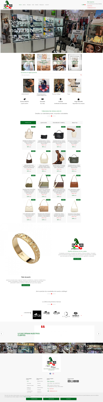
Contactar (39, 389)
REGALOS (41, 4)
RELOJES (29, 4)
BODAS (36, 4)
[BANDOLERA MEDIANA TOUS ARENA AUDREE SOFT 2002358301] (58, 157)
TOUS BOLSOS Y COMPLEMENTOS (41, 94)
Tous (68, 94)
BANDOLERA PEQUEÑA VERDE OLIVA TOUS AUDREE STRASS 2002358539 (29, 191)
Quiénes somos (40, 381)
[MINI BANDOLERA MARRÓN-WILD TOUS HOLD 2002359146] (28, 157)
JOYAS (24, 4)
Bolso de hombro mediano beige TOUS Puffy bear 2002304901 (44, 166)
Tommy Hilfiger (56, 94)
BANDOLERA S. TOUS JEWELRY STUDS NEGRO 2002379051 (44, 142)
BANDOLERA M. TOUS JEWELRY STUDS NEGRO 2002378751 (59, 142)
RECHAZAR (51, 398)
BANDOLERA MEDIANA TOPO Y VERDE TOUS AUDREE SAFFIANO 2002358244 (44, 191)
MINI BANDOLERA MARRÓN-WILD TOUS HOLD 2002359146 (29, 166)
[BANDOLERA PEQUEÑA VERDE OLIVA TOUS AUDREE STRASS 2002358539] (28, 181)
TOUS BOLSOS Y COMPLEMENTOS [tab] (60, 122)
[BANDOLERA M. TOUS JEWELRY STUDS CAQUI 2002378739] (73, 157)
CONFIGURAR (34, 398)
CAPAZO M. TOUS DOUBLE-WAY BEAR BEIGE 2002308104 (59, 215)
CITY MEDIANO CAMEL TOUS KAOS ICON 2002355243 (74, 191)
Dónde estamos (40, 387)
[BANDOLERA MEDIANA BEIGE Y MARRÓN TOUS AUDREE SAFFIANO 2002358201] (58, 181)
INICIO (20, 4)
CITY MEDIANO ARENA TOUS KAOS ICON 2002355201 (29, 215)
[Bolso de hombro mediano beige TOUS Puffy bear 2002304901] (43, 157)
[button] (30, 133)
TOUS (33, 4)
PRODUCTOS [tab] (28, 122)
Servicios (38, 383)
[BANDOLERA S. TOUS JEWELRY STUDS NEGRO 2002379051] (43, 133)
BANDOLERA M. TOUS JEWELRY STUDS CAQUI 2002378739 (74, 166)
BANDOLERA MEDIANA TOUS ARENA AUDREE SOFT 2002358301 (59, 166)
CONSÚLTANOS (25, 285)
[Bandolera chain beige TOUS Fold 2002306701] (73, 206)
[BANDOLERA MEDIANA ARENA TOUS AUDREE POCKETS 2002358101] (43, 206)
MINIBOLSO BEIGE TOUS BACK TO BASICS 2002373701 (29, 142)
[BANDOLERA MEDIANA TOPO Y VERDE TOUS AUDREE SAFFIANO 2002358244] (43, 181)
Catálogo (39, 385)
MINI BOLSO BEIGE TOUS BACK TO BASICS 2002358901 (74, 142)
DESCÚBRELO (77, 259)
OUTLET (47, 4)
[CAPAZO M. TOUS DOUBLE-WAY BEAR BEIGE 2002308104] (58, 206)
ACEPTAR (68, 398)
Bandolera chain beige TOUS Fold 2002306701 (74, 214)
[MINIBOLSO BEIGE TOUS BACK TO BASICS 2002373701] (28, 133)
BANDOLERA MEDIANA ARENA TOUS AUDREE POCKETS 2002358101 (44, 215)
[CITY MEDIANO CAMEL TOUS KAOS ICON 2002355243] (73, 181)
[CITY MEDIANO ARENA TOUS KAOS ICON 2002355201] (28, 206)
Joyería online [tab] (44, 122)
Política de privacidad (29, 388)
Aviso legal (29, 383)
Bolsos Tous (29, 144)
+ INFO (12, 37)
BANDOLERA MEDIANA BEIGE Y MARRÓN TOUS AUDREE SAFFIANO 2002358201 (59, 191)
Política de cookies (27, 396)
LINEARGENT (25, 94)
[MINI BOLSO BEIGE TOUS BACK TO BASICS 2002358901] (73, 133)
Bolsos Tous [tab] (74, 122)
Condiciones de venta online (29, 392)
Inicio (28, 381)
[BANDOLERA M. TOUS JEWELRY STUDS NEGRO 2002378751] (58, 133)
